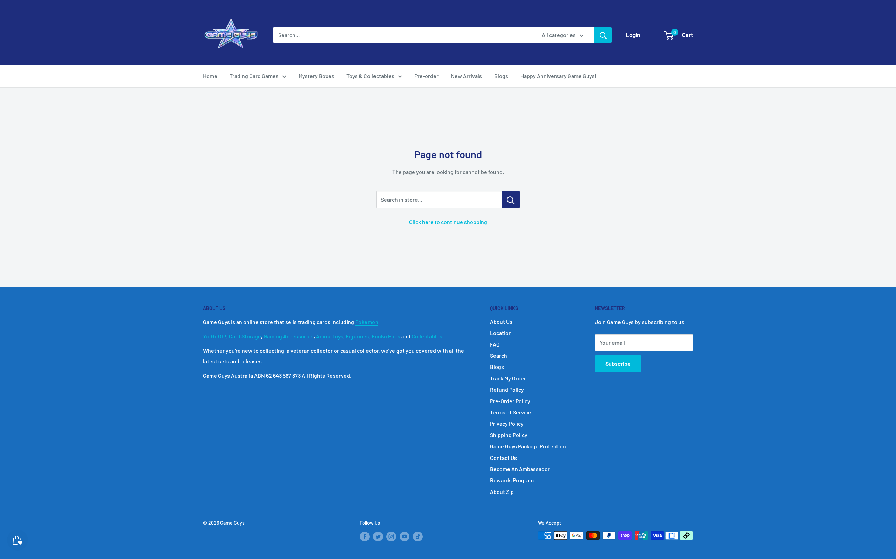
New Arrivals (466, 75)
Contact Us (503, 457)
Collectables (427, 336)
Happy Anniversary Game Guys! (558, 75)
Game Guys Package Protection (528, 446)
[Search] (603, 35)
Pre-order (426, 75)
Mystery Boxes (316, 75)
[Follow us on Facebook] (365, 536)
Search (498, 355)
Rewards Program (512, 480)
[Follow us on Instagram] (391, 536)
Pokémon (366, 322)
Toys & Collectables (370, 75)
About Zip (502, 491)
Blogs (501, 75)
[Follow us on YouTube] (405, 536)
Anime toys (329, 336)
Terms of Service (510, 412)
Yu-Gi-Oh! (214, 336)
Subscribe (618, 363)
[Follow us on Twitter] (378, 536)
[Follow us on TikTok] (418, 536)
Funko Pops (386, 336)
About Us (501, 321)
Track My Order (508, 378)
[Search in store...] (511, 199)
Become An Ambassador (520, 469)
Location (501, 332)
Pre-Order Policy (510, 401)
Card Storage (245, 336)
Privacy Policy (507, 423)
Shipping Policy (508, 435)
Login (633, 34)
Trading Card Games (254, 75)
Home (210, 75)
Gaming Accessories (289, 336)
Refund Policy (507, 389)
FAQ (494, 344)
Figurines (357, 336)
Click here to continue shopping (448, 221)
